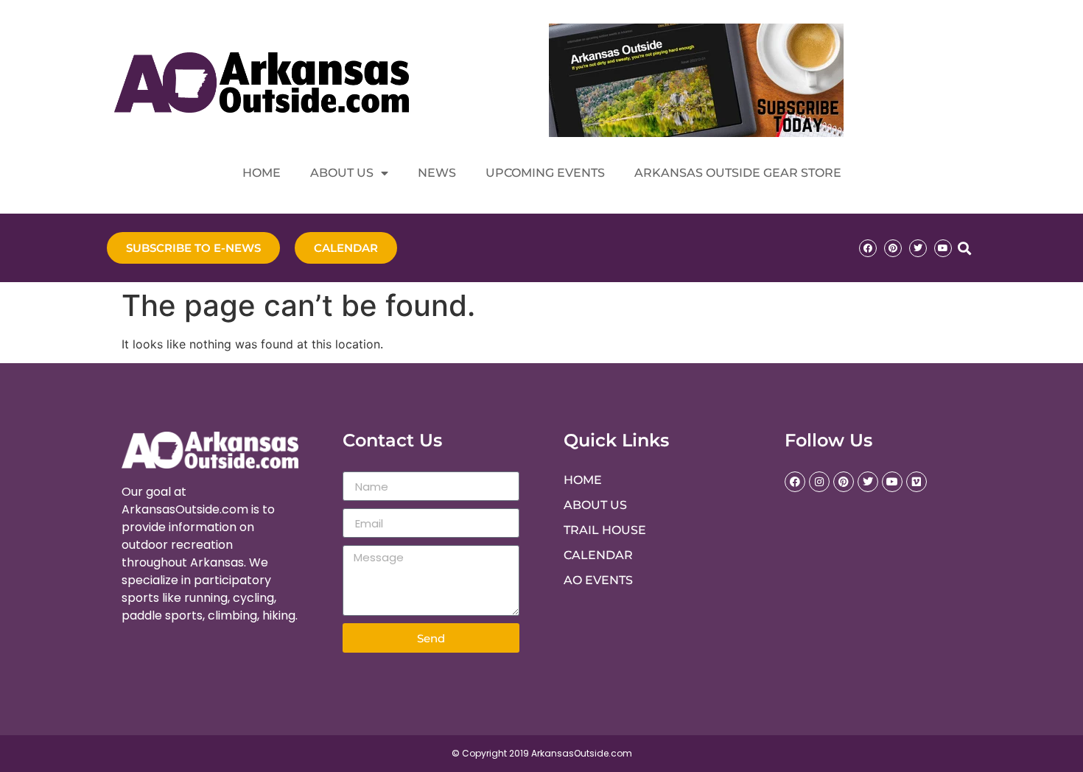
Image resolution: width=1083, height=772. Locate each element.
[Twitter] (918, 248)
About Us (342, 173)
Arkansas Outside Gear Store (737, 173)
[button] (964, 248)
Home (261, 173)
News (437, 173)
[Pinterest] (893, 248)
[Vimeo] (916, 481)
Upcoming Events (545, 173)
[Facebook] (868, 248)
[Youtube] (943, 248)
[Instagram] (819, 481)
